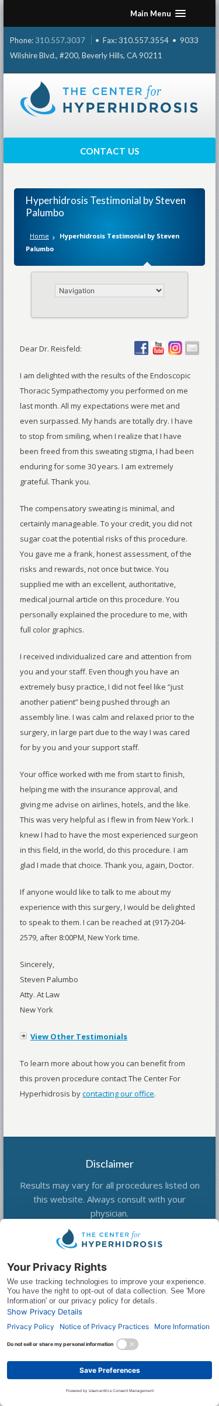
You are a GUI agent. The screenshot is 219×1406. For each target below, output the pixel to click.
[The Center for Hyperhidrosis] (109, 99)
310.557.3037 (60, 40)
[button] (158, 13)
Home (39, 235)
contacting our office (118, 1093)
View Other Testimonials (78, 1036)
